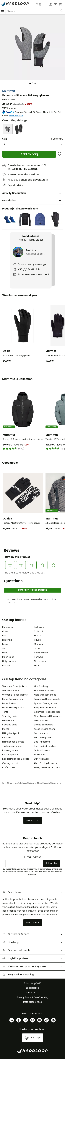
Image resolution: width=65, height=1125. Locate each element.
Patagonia (7, 627)
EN (37, 4)
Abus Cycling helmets (45, 763)
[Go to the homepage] (4, 783)
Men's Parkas (9, 703)
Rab (4, 636)
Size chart (57, 139)
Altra (4, 648)
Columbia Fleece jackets (47, 712)
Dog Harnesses (42, 742)
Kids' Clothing (41, 686)
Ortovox (6, 631)
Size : (5, 139)
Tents (5, 712)
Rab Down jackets (43, 738)
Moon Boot (8, 657)
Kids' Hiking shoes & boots (15, 759)
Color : (14, 120)
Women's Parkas (10, 691)
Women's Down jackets (14, 686)
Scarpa (37, 636)
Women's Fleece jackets (15, 695)
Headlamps (8, 720)
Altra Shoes (40, 755)
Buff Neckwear (41, 759)
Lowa (5, 644)
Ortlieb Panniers (42, 750)
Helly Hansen (9, 661)
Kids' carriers (8, 767)
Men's (9, 783)
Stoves (5, 729)
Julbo (37, 648)
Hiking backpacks (11, 733)
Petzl (36, 666)
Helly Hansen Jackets (45, 708)
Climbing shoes (10, 755)
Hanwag (38, 657)
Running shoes (10, 750)
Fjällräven (39, 627)
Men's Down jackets (12, 699)
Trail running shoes (12, 746)
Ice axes (6, 738)
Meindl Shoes (41, 720)
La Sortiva (7, 640)
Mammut (8, 91)
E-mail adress (32, 857)
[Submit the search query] (61, 11)
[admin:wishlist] (59, 154)
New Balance (41, 653)
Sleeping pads (9, 716)
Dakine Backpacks (43, 725)
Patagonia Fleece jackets (47, 699)
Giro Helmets (40, 733)
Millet (5, 653)
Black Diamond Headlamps (48, 716)
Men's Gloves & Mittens (46, 783)
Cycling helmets (10, 763)
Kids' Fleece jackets (44, 691)
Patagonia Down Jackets (47, 767)
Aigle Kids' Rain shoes (45, 695)
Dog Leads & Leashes (45, 746)
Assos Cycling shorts (44, 729)
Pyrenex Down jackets (45, 703)
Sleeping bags (9, 725)
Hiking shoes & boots (13, 742)
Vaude (37, 640)
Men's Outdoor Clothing (24, 783)
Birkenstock (40, 661)
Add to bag (29, 154)
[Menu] (2, 11)
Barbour (6, 666)
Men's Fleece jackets (13, 708)
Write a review (9, 100)
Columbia (39, 631)
